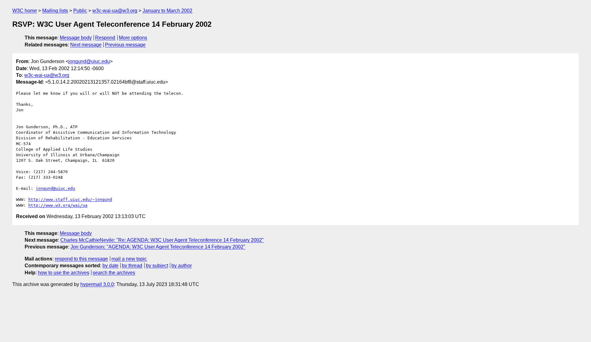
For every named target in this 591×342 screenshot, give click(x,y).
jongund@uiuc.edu (89, 61)
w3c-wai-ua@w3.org (114, 10)
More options (133, 37)
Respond (105, 37)
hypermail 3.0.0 (97, 284)
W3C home (24, 10)
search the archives (114, 272)
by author (181, 265)
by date (111, 265)
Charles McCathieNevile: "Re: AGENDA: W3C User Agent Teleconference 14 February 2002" (162, 240)
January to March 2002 (167, 10)
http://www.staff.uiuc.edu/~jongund (70, 199)
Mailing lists (55, 10)
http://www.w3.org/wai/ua (57, 205)
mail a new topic (129, 258)
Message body (76, 37)
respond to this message (81, 258)
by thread (132, 265)
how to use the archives (63, 272)
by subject (157, 265)
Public (80, 10)
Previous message (125, 44)
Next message (86, 44)
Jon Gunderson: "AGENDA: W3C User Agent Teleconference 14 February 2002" (157, 246)
